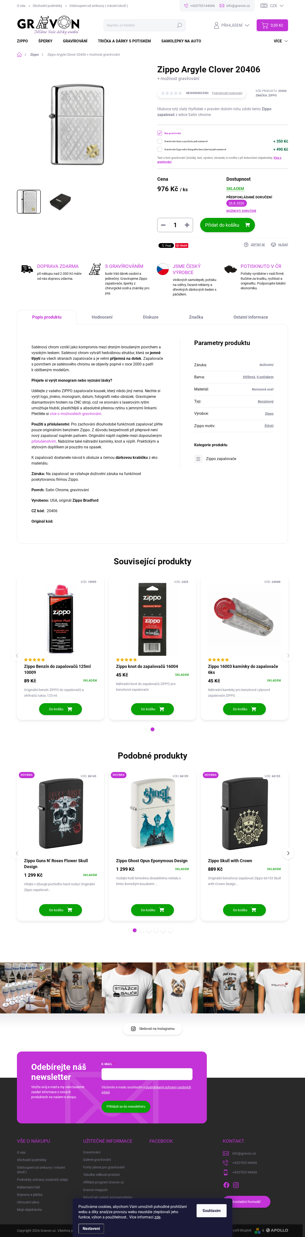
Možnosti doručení (241, 211)
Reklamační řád (28, 1187)
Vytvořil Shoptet (239, 1230)
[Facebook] (226, 1184)
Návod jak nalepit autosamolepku (107, 1197)
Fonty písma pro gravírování (104, 1167)
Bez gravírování (172, 133)
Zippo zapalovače (221, 458)
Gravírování (91, 1152)
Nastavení (91, 1228)
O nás (21, 6)
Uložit (183, 245)
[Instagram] (235, 1184)
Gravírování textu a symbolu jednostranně (186, 141)
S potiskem (265, 377)
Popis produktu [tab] (46, 317)
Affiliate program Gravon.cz (103, 1182)
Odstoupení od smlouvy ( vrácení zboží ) (98, 6)
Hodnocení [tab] (102, 317)
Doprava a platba (29, 1195)
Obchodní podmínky (47, 6)
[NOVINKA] (60, 813)
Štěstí (269, 426)
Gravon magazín (95, 1190)
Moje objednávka (29, 1210)
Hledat (179, 25)
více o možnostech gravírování (75, 413)
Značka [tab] (196, 317)
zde (157, 1217)
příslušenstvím (43, 441)
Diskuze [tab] (150, 317)
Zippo (269, 414)
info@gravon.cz (244, 1153)
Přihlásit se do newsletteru (126, 1106)
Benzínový (266, 401)
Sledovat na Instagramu (157, 1029)
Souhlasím (212, 1210)
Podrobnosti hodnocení (227, 93)
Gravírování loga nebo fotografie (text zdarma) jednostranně (195, 149)
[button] (152, 729)
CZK (273, 6)
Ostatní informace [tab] (251, 317)
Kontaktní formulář (247, 1202)
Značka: (266, 95)
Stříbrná (249, 377)
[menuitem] (25, 41)
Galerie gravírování (97, 1160)
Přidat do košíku (222, 225)
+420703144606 (244, 1163)
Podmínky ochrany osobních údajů (42, 1180)
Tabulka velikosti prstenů (101, 1175)
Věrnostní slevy (28, 1202)
